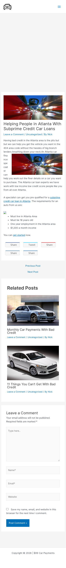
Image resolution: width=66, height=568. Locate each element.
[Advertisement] (33, 48)
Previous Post (32, 266)
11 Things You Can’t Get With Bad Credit (31, 385)
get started (19, 235)
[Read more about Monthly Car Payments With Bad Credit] (33, 310)
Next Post (33, 272)
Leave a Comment (14, 134)
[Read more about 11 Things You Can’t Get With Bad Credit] (33, 362)
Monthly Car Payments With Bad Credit (30, 331)
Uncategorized (34, 134)
